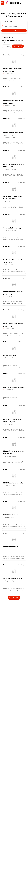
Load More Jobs (14, 598)
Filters (7, 46)
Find (15, 30)
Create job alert (18, 46)
